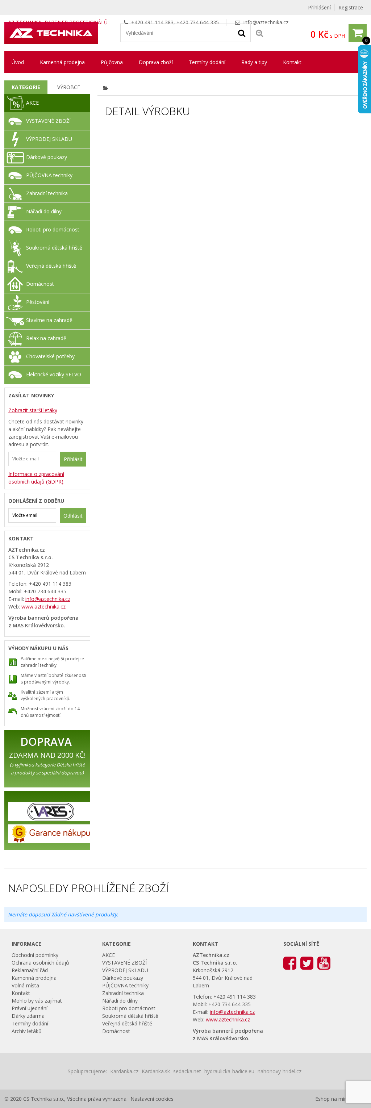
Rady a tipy (254, 62)
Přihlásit (73, 459)
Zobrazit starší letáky (32, 410)
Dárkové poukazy (46, 157)
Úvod (18, 62)
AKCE (32, 102)
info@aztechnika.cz (265, 22)
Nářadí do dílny (44, 211)
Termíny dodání (207, 62)
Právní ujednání (29, 1008)
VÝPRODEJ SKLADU (49, 138)
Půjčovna (112, 62)
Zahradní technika (47, 193)
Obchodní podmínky (35, 955)
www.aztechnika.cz (43, 606)
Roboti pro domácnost (52, 229)
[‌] (289, 962)
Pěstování (37, 301)
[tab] (25, 87)
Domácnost (40, 283)
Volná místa (25, 985)
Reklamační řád (30, 970)
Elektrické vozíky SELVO (53, 374)
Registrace (350, 7)
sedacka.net (187, 1071)
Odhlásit (73, 515)
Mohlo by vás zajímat (37, 1000)
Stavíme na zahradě (49, 320)
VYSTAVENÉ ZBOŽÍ (48, 120)
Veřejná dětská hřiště (51, 265)
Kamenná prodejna (62, 62)
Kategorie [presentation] (26, 87)
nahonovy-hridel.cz (279, 1071)
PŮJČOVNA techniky (49, 175)
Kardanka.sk (156, 1071)
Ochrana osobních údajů (40, 962)
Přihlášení (319, 7)
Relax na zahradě (46, 338)
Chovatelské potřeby (50, 356)
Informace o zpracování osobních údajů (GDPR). (36, 478)
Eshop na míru (332, 1098)
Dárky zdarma (28, 1015)
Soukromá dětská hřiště (54, 247)
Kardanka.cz (124, 1071)
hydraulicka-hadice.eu (229, 1071)
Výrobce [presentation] (68, 87)
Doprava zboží (156, 62)
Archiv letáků (27, 1031)
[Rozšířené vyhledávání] (259, 33)
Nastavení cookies (152, 1098)
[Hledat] (241, 32)
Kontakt (292, 62)
